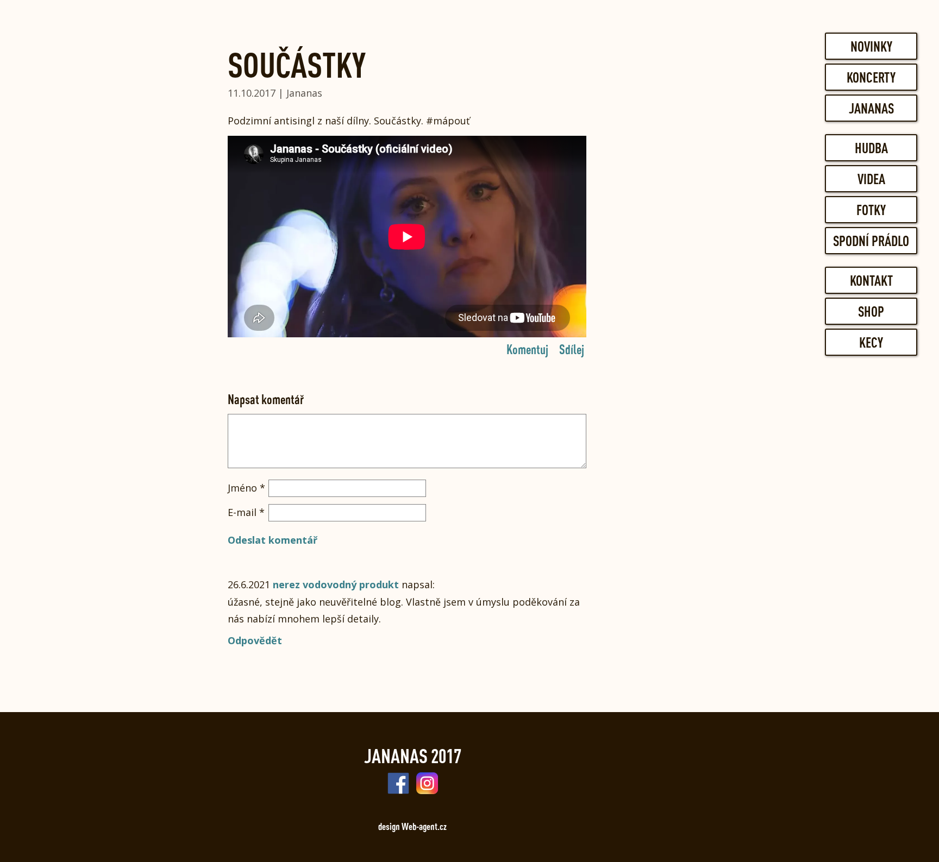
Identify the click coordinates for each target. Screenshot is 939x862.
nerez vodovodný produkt (336, 584)
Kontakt (871, 280)
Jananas (871, 108)
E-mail (246, 512)
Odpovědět (255, 640)
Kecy (871, 342)
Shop (871, 311)
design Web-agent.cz (412, 826)
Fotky (871, 210)
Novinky (871, 46)
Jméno (246, 487)
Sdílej (571, 349)
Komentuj (527, 349)
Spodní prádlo (871, 240)
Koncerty (871, 77)
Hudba (871, 148)
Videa (871, 179)
